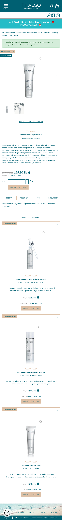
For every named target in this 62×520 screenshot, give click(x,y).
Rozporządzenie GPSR (39, 518)
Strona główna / (10, 33)
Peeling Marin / (44, 33)
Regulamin (8, 518)
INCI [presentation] (38, 198)
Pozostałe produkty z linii (31, 122)
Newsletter (54, 518)
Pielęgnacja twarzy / (27, 33)
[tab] (9, 198)
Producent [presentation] (53, 198)
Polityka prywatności (21, 518)
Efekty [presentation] (9, 198)
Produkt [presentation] (24, 198)
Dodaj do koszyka (18, 187)
